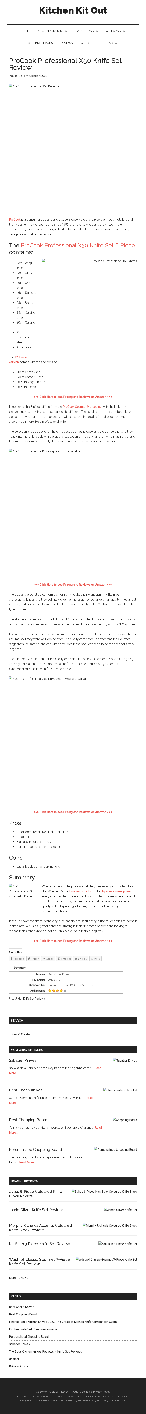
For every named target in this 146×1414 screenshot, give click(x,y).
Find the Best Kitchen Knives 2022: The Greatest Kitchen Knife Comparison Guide (63, 1322)
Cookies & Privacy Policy (95, 1391)
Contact (14, 1359)
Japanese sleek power (116, 891)
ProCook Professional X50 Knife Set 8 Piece (78, 245)
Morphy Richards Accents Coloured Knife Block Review (40, 1227)
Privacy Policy (18, 1366)
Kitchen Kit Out (73, 10)
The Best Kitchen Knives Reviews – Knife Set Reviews (45, 1351)
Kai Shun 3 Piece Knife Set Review (39, 1243)
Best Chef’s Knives (26, 1090)
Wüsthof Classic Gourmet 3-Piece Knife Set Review (39, 1261)
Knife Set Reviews (34, 998)
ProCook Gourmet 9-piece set (82, 407)
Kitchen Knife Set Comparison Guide (33, 1329)
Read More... (27, 1162)
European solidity (80, 891)
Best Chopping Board (28, 1120)
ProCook (15, 219)
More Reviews (18, 1278)
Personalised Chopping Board (35, 1149)
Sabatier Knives (22, 1060)
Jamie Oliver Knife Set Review (36, 1210)
